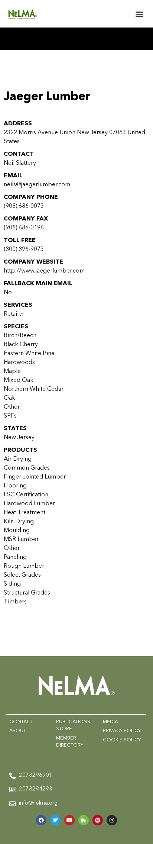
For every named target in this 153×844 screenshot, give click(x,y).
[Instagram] (112, 820)
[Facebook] (41, 820)
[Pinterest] (97, 820)
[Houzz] (83, 820)
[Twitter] (55, 820)
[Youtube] (69, 820)
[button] (139, 13)
